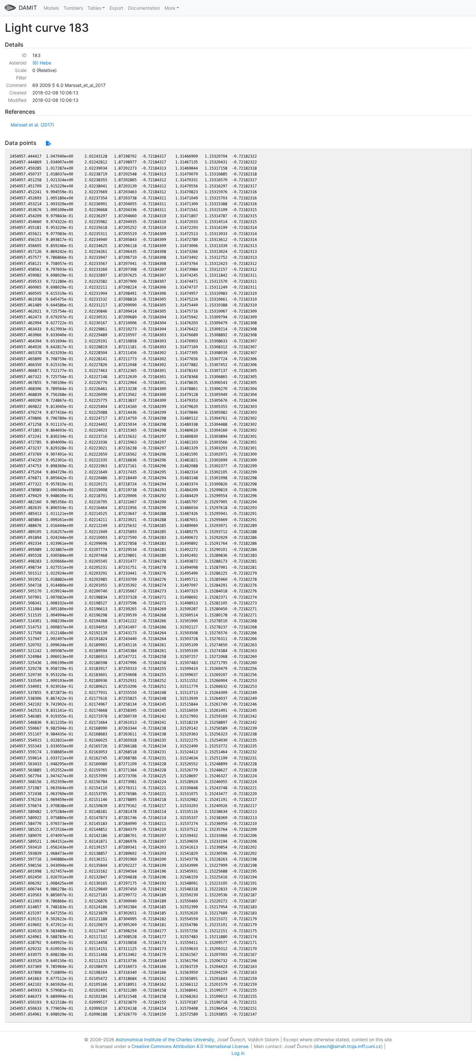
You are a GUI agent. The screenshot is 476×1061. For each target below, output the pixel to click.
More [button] (169, 8)
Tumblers (73, 8)
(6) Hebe (41, 63)
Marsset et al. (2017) (32, 124)
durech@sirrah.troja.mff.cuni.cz (348, 1046)
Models (51, 8)
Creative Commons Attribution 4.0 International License (189, 1046)
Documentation (144, 8)
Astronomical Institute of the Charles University (165, 1039)
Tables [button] (94, 8)
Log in (238, 1053)
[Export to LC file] (48, 143)
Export (116, 8)
